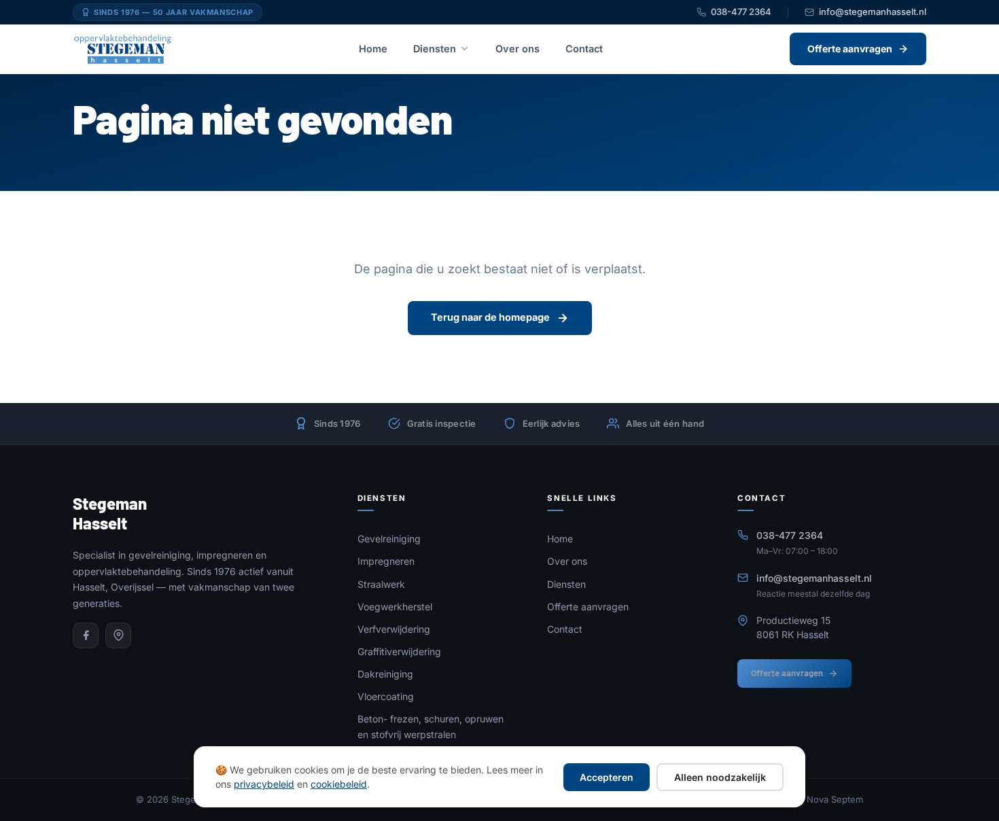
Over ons (517, 48)
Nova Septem (835, 799)
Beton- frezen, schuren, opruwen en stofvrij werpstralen (430, 726)
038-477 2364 (741, 11)
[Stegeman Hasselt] (123, 49)
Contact (584, 48)
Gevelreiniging (389, 538)
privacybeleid (264, 784)
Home (373, 48)
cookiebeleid (339, 784)
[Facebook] (86, 635)
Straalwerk (381, 584)
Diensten (434, 48)
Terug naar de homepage (490, 317)
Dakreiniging (385, 674)
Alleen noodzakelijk (720, 777)
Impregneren (386, 561)
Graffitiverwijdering (399, 651)
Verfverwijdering (393, 629)
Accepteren (606, 777)
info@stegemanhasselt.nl (872, 11)
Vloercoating (385, 696)
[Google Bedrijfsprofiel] (118, 635)
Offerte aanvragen (588, 606)
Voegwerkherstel (394, 606)
